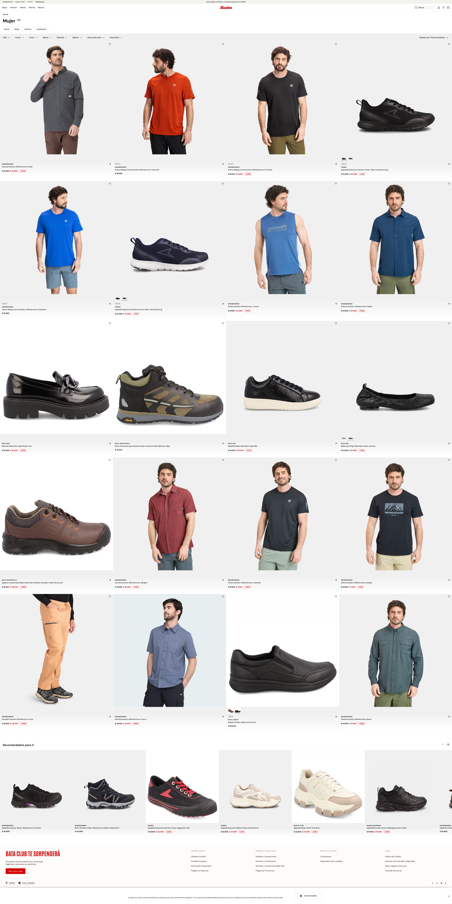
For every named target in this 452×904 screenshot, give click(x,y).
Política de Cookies (393, 856)
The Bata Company (199, 861)
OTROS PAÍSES (310, 896)
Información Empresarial (201, 866)
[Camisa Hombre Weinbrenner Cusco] (169, 650)
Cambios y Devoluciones (266, 856)
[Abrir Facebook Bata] (432, 883)
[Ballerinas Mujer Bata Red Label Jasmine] (395, 377)
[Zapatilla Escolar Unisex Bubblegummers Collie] (401, 786)
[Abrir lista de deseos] (443, 7)
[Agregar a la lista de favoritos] (110, 44)
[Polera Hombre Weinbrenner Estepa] (395, 513)
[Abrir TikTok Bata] (445, 883)
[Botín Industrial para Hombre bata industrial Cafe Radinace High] (169, 377)
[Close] (449, 896)
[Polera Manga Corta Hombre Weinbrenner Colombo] (169, 97)
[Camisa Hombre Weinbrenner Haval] (56, 97)
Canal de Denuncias (393, 871)
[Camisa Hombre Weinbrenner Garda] (395, 237)
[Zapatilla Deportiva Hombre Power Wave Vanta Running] (395, 97)
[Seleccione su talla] (110, 164)
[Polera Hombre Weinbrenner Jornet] (282, 237)
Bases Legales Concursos (396, 866)
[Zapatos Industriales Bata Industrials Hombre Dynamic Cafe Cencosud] (56, 513)
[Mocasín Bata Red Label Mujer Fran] (56, 377)
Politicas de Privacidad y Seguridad (400, 861)
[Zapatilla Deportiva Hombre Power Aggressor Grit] (182, 786)
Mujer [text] (5, 14)
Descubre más (15, 871)
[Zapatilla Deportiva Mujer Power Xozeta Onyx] (255, 786)
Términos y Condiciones (266, 861)
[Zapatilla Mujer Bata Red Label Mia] (282, 377)
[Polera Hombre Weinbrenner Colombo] (282, 513)
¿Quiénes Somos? (198, 856)
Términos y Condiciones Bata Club (270, 866)
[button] (4, 7)
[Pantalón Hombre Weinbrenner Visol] (56, 650)
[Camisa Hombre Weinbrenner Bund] (395, 650)
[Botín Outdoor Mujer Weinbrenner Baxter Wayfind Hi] (109, 786)
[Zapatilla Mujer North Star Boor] (328, 786)
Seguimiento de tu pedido (331, 861)
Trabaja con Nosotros (200, 871)
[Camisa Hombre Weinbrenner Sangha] (169, 513)
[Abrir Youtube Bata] (441, 883)
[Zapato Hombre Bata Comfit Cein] (282, 650)
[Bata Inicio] (226, 7)
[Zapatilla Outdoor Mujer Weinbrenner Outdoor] (36, 786)
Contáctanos (325, 856)
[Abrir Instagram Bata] (437, 883)
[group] (226, 21)
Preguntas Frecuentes (265, 871)
